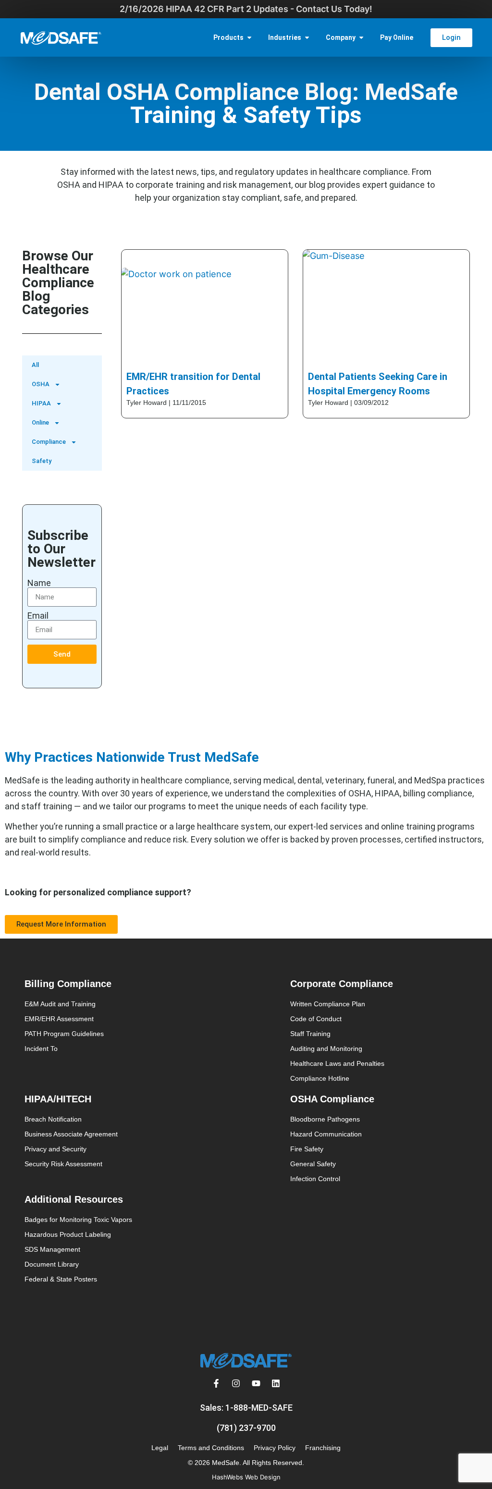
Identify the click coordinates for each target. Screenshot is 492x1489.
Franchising (323, 1448)
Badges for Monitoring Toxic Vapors (78, 1219)
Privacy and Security (55, 1149)
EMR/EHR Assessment (59, 1019)
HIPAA (41, 403)
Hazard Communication (326, 1134)
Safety (41, 460)
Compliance (49, 441)
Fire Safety (306, 1149)
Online (40, 422)
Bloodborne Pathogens (325, 1119)
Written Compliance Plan (327, 1004)
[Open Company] (361, 38)
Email (38, 615)
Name (39, 583)
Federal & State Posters (61, 1279)
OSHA (40, 384)
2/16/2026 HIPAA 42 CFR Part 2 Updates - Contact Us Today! (246, 9)
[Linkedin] (276, 1383)
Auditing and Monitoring (326, 1048)
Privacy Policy (274, 1448)
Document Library (52, 1264)
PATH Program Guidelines (64, 1033)
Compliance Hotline (319, 1078)
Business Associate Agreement (71, 1134)
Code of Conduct (316, 1019)
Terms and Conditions (211, 1448)
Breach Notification (53, 1119)
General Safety (313, 1164)
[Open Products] (249, 38)
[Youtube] (256, 1383)
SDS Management (52, 1249)
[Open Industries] (307, 38)
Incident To (41, 1048)
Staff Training (310, 1033)
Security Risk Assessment (63, 1164)
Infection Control (315, 1179)
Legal (159, 1448)
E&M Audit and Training (60, 1004)
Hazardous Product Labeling (68, 1234)
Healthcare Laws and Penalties (337, 1063)
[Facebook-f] (216, 1383)
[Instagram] (236, 1383)
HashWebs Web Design (246, 1477)
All (35, 364)
